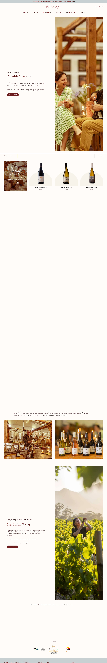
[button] (99, 7)
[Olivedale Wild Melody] (91, 173)
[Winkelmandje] (102, 7)
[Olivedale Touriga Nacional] (40, 173)
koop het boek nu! (71, 1)
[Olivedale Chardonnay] (66, 173)
